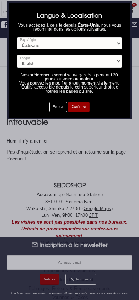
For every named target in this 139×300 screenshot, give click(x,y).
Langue (25, 58)
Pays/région (28, 40)
